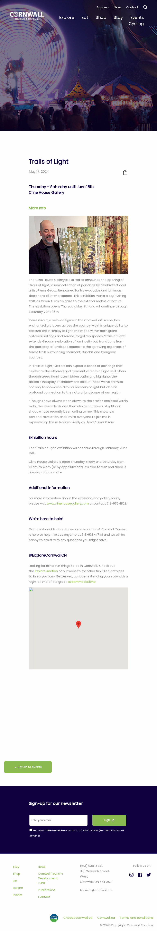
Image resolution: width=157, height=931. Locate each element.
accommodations (81, 581)
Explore (18, 888)
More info (37, 208)
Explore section (46, 571)
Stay (16, 867)
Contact (132, 7)
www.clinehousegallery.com (68, 503)
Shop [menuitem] (101, 17)
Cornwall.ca (106, 917)
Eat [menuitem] (85, 17)
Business (103, 7)
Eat (15, 881)
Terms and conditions (136, 917)
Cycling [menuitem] (136, 23)
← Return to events (28, 767)
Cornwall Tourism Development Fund (50, 878)
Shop (16, 874)
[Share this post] (125, 172)
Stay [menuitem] (118, 17)
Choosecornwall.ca (78, 917)
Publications (46, 890)
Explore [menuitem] (66, 17)
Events (17, 895)
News (117, 7)
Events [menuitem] (137, 17)
